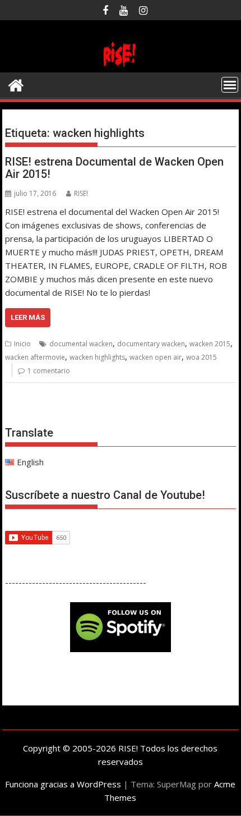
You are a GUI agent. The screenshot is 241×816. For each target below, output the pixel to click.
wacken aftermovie (35, 357)
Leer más (28, 317)
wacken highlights (97, 357)
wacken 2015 (209, 344)
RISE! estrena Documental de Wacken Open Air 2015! (114, 168)
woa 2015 (201, 357)
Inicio (22, 344)
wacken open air (155, 357)
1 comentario (48, 370)
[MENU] (229, 85)
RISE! (81, 193)
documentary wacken (151, 344)
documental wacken (81, 344)
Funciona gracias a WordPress (63, 784)
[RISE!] (120, 65)
